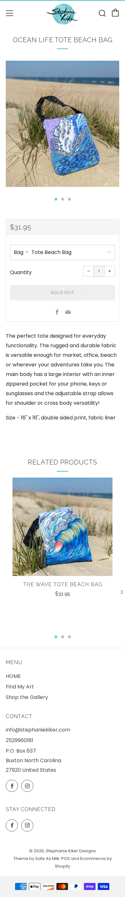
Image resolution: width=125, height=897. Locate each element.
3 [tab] (69, 636)
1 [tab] (55, 636)
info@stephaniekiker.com (38, 729)
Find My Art (20, 686)
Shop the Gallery (27, 697)
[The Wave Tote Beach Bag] (63, 527)
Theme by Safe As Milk (36, 858)
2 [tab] (62, 636)
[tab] (55, 199)
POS (65, 858)
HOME (13, 676)
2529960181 (19, 740)
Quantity (21, 272)
